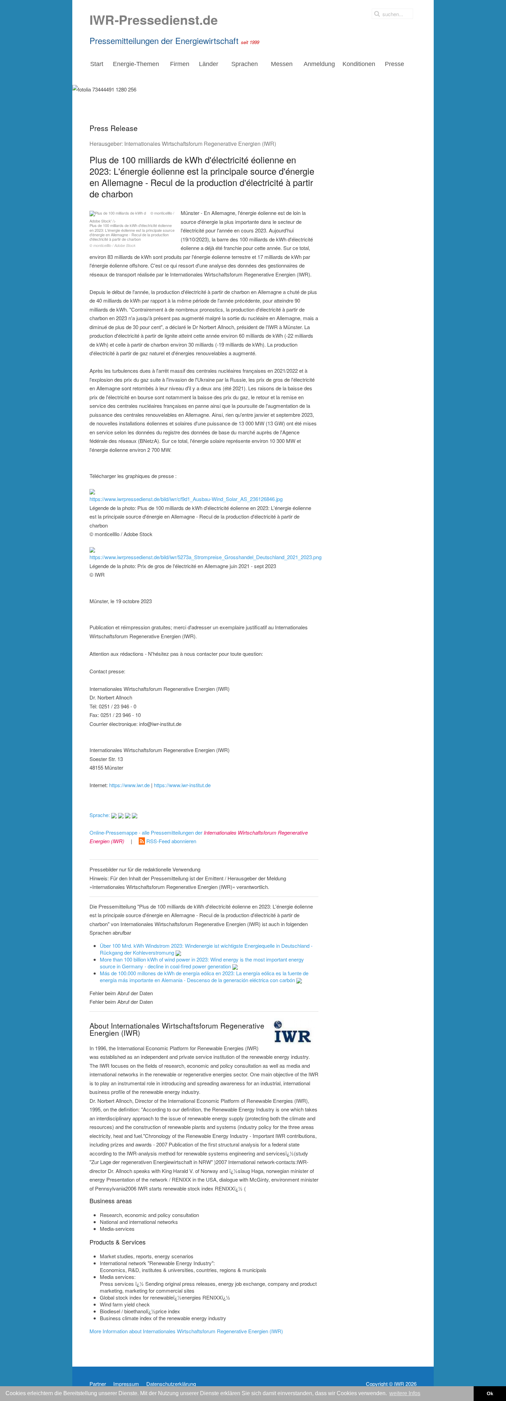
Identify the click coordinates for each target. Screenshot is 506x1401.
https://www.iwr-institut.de (182, 785)
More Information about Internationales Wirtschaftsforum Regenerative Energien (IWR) (186, 1331)
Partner (97, 1383)
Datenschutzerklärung (171, 1383)
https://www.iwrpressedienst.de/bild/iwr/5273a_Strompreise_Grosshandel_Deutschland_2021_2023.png (205, 557)
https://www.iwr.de (129, 785)
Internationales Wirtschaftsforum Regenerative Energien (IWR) (200, 144)
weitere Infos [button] (404, 1393)
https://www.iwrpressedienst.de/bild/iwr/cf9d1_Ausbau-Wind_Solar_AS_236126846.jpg (186, 498)
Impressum (126, 1383)
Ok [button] (490, 1393)
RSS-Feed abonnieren (170, 841)
